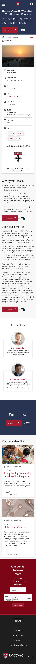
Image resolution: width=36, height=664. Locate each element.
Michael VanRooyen (18, 379)
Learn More (8, 30)
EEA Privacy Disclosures (18, 645)
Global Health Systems (15, 527)
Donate (18, 621)
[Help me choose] (11, 40)
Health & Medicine (13, 96)
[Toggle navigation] (3, 4)
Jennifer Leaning (18, 348)
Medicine (20, 133)
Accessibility (18, 630)
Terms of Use (18, 640)
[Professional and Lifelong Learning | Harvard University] (18, 4)
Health (11, 133)
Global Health (14, 138)
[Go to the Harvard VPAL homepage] (18, 656)
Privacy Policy (18, 635)
